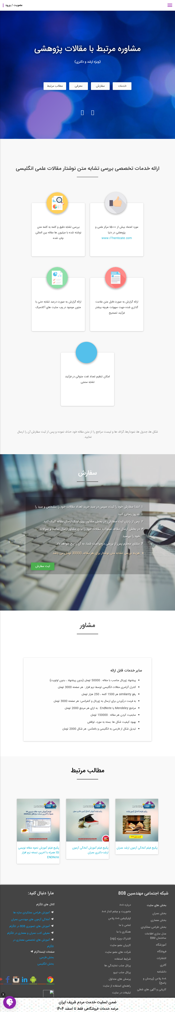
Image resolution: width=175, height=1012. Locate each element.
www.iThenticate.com (117, 238)
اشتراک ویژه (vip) (120, 938)
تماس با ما (125, 925)
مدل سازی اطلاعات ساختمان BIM (155, 935)
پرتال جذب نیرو (122, 972)
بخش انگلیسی (45, 964)
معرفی (78, 86)
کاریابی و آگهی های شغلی (151, 989)
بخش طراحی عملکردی (153, 927)
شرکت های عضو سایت (118, 952)
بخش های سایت (156, 905)
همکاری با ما (124, 932)
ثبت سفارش (42, 566)
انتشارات (161, 958)
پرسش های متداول (120, 979)
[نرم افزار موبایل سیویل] (33, 981)
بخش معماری (158, 920)
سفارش (100, 86)
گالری (163, 965)
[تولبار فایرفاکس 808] (42, 981)
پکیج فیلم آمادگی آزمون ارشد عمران (137, 848)
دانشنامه (161, 971)
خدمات (122, 86)
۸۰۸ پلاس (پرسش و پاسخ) (154, 980)
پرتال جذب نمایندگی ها (117, 965)
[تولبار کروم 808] (50, 981)
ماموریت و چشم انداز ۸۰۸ (116, 911)
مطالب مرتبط (55, 86)
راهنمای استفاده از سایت (117, 986)
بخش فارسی (46, 957)
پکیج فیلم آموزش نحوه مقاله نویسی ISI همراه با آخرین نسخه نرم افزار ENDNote (38, 853)
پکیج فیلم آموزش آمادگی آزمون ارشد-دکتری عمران (90, 850)
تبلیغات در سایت (121, 992)
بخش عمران (159, 913)
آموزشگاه (161, 945)
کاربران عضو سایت (120, 945)
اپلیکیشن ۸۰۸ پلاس (119, 918)
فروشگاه (161, 951)
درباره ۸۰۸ (125, 905)
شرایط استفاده (123, 959)
